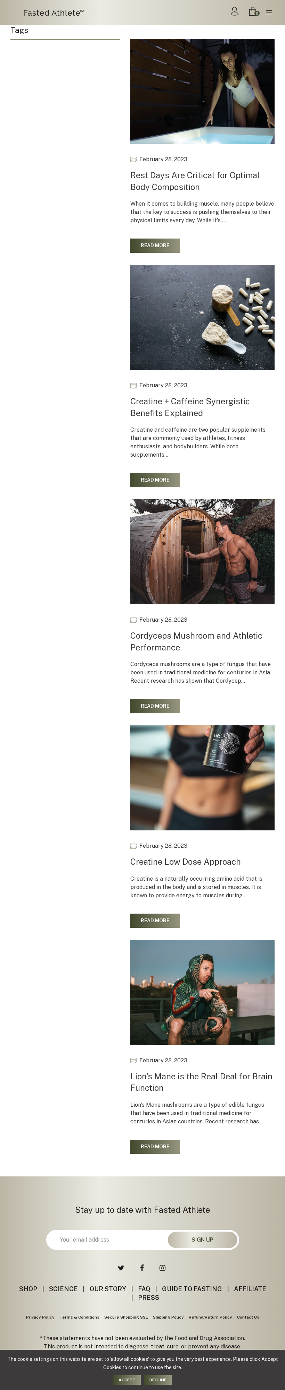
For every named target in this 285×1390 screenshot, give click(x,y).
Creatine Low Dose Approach (185, 861)
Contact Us (248, 1317)
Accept (127, 1380)
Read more (155, 245)
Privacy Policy (40, 1317)
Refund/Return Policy (210, 1317)
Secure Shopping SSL (126, 1317)
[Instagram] (163, 1268)
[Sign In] (234, 12)
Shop (28, 1289)
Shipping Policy (168, 1317)
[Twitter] (122, 1268)
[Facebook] (143, 1268)
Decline (157, 1380)
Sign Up (202, 1239)
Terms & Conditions (79, 1317)
